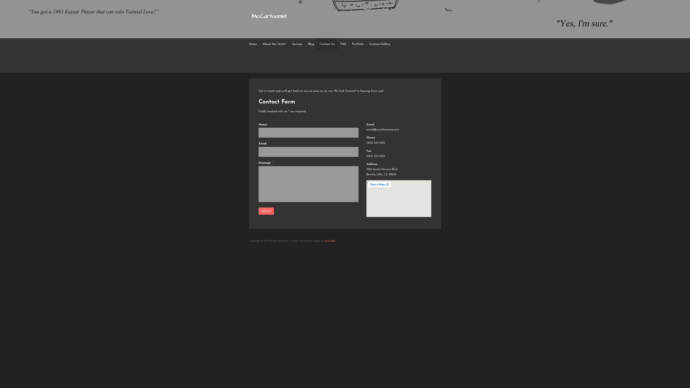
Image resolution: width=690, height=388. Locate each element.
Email (264, 143)
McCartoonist (269, 16)
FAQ (343, 44)
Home (253, 44)
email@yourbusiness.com (382, 129)
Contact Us (327, 44)
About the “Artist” (274, 44)
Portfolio (358, 44)
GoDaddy (330, 241)
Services (297, 44)
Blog (311, 44)
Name (263, 124)
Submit (266, 211)
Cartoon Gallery (379, 44)
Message (266, 162)
